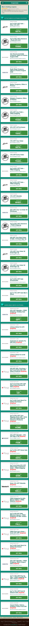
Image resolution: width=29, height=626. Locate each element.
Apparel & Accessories (7, 617)
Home (1, 617)
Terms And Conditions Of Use (10, 621)
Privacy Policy (14, 622)
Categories (19, 621)
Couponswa (14, 3)
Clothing (14, 617)
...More (3, 12)
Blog (27, 621)
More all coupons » (15, 26)
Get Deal (19, 62)
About (24, 621)
